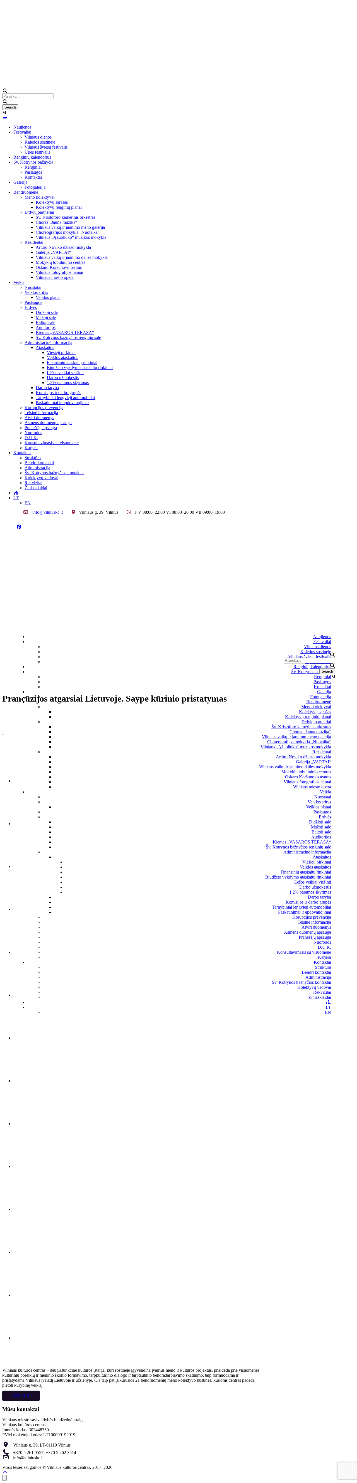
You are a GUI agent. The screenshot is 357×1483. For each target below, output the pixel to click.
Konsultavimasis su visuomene (52, 442)
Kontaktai (33, 177)
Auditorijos (46, 327)
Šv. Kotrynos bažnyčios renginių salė (68, 337)
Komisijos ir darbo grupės (58, 392)
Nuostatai (33, 287)
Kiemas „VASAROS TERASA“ (65, 332)
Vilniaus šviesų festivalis (46, 147)
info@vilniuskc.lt (47, 512)
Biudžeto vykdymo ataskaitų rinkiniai (80, 367)
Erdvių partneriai (39, 212)
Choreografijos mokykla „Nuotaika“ (68, 232)
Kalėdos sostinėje (40, 142)
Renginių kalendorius (32, 157)
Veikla (19, 282)
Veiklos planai (48, 297)
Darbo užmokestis (63, 377)
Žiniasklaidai (36, 487)
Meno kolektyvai (39, 197)
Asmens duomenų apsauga (48, 422)
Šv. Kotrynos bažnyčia (33, 162)
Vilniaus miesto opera (55, 277)
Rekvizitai (33, 482)
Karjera (31, 447)
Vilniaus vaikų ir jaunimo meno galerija (70, 227)
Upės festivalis (37, 152)
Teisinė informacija (41, 412)
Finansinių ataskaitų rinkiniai (72, 362)
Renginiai (33, 167)
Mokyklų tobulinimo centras (60, 262)
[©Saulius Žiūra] (34, 823)
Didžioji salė (47, 312)
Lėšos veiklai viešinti (65, 372)
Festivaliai (22, 132)
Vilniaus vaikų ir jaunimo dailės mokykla (72, 257)
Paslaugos (33, 172)
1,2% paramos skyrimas (68, 382)
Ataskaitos (45, 347)
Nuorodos (33, 432)
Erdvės (31, 307)
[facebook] (19, 527)
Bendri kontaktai (39, 462)
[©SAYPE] (34, 780)
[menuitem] (16, 497)
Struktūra (33, 457)
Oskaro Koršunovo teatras (59, 267)
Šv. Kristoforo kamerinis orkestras (65, 217)
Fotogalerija (35, 187)
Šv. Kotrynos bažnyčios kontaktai (54, 472)
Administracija (37, 467)
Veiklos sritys (36, 292)
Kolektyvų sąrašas (52, 202)
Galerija (20, 182)
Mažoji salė (46, 317)
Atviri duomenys (39, 417)
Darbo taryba (47, 387)
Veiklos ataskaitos (62, 357)
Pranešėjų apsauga (41, 427)
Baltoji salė (45, 322)
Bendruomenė (25, 192)
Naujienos (22, 127)
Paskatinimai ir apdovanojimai (62, 402)
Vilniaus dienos (38, 137)
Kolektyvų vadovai (41, 477)
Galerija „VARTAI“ (53, 252)
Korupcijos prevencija (44, 407)
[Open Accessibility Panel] (4, 1478)
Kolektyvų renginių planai (59, 207)
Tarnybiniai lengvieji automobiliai (65, 397)
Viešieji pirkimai (61, 352)
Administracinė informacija (48, 342)
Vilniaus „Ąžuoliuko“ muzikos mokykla (71, 237)
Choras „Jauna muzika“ (56, 222)
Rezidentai (34, 242)
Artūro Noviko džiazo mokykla (63, 247)
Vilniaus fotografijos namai (59, 272)
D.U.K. (31, 437)
